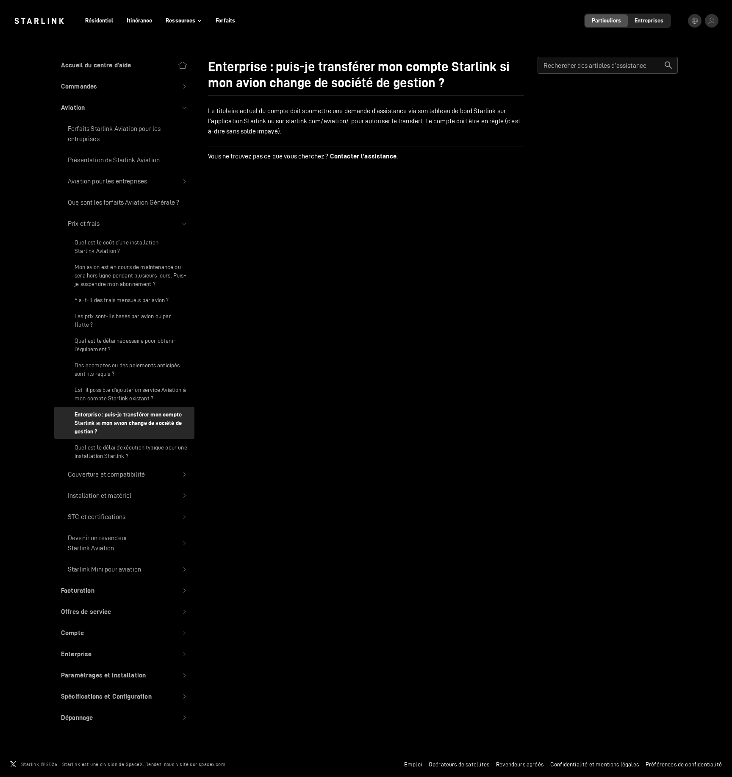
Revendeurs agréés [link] (519, 764)
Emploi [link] (413, 764)
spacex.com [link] (212, 764)
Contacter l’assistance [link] (363, 156)
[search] (668, 65)
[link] (39, 21)
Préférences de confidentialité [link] (684, 764)
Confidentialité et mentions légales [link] (594, 764)
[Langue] (695, 21)
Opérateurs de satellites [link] (459, 764)
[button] (124, 86)
